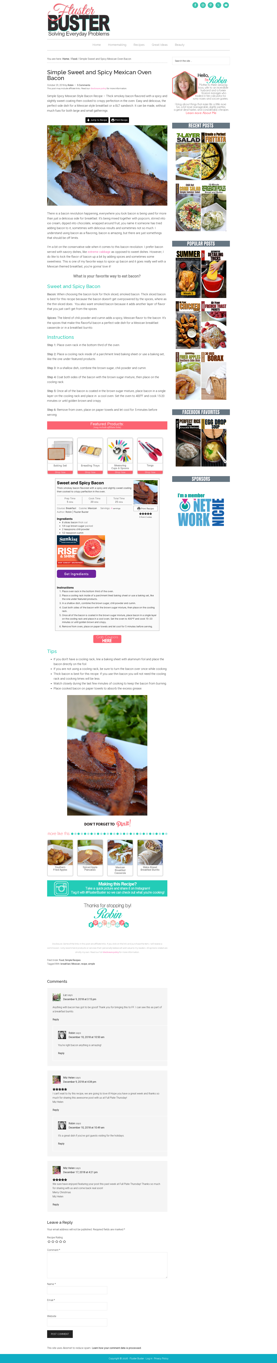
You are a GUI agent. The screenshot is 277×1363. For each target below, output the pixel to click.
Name (51, 1284)
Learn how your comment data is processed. (116, 1348)
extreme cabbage (99, 252)
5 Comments (83, 85)
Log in (149, 1358)
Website (51, 1316)
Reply (56, 1019)
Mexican (75, 964)
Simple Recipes (73, 960)
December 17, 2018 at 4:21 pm (80, 1172)
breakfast (66, 964)
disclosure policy (98, 88)
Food (61, 960)
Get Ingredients (76, 574)
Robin (72, 1032)
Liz (65, 995)
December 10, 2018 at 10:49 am (86, 1127)
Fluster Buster (79, 20)
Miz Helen (69, 1077)
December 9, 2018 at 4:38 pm (79, 1081)
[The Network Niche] (201, 533)
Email (51, 1300)
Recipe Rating (55, 1237)
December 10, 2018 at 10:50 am (86, 1037)
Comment (53, 1250)
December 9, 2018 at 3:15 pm (79, 999)
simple (91, 964)
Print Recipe (121, 120)
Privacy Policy (161, 1358)
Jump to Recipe (98, 120)
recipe (84, 964)
